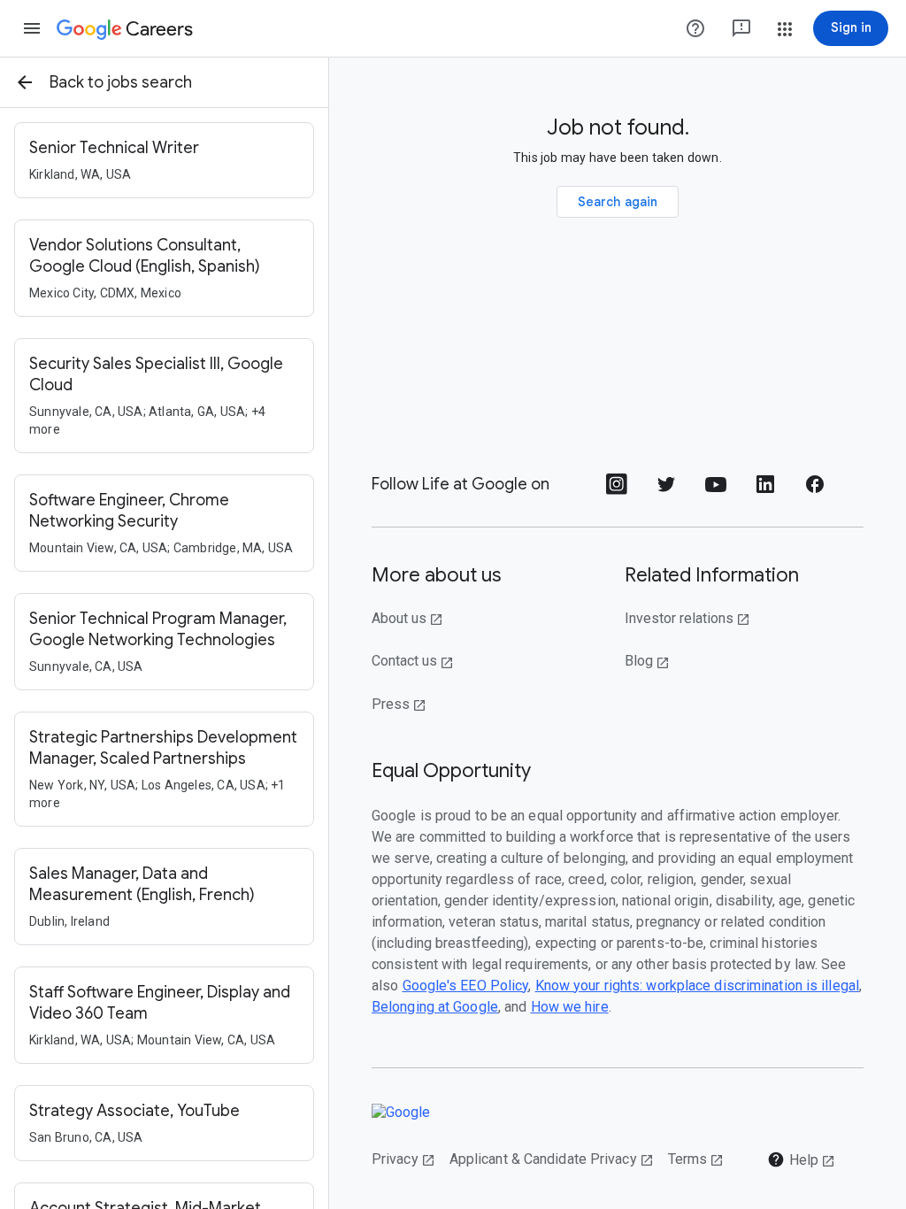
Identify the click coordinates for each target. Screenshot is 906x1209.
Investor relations (687, 618)
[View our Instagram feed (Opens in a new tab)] (616, 489)
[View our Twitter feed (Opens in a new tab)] (666, 489)
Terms (696, 1159)
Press (399, 704)
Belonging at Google (435, 1006)
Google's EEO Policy (466, 985)
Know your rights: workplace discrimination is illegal (697, 985)
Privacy (403, 1159)
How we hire (570, 1006)
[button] (32, 28)
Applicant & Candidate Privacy (551, 1159)
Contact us (413, 660)
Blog (647, 660)
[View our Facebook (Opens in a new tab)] (814, 489)
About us (407, 618)
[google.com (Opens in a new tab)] (410, 1112)
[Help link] (695, 28)
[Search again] (618, 202)
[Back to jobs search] (25, 82)
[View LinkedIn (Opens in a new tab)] (765, 489)
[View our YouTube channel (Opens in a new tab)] (715, 489)
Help (801, 1159)
